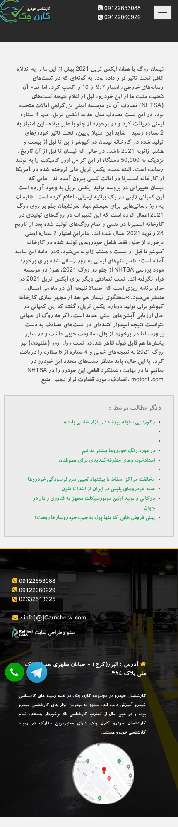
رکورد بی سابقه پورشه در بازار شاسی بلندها (108, 423)
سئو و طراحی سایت (54, 633)
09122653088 (122, 9)
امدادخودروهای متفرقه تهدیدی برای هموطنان (106, 461)
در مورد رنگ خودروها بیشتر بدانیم (118, 451)
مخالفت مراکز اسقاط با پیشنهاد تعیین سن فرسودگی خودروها (91, 480)
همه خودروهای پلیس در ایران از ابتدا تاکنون (108, 489)
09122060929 (122, 18)
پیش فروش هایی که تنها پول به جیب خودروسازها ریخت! (94, 518)
